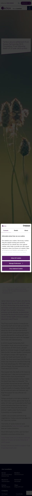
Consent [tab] (5, 230)
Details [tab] (16, 230)
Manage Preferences (15, 263)
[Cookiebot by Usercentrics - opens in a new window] (23, 226)
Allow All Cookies (16, 258)
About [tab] (26, 230)
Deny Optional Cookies (16, 268)
